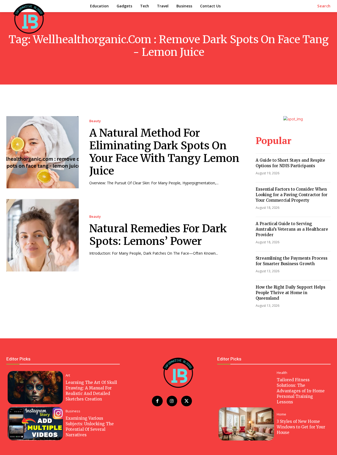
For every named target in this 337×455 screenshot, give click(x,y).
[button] (324, 6)
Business (73, 411)
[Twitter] (186, 401)
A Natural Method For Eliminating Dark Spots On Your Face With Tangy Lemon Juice (164, 151)
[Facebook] (157, 401)
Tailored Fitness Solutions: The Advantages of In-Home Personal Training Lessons (301, 390)
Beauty (95, 121)
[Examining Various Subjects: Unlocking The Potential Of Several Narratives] (35, 423)
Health (282, 372)
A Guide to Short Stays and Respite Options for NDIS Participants (290, 163)
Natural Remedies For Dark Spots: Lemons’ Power (158, 235)
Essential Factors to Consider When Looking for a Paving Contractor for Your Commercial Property (292, 195)
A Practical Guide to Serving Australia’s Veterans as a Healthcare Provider (292, 229)
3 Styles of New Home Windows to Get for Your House (301, 427)
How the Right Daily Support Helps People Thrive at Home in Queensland (290, 293)
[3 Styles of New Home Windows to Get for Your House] (246, 424)
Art (68, 375)
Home (281, 414)
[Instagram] (172, 401)
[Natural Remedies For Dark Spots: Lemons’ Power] (42, 235)
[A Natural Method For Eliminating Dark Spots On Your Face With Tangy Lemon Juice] (42, 152)
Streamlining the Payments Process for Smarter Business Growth (292, 261)
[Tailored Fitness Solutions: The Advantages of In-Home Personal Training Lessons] (246, 387)
